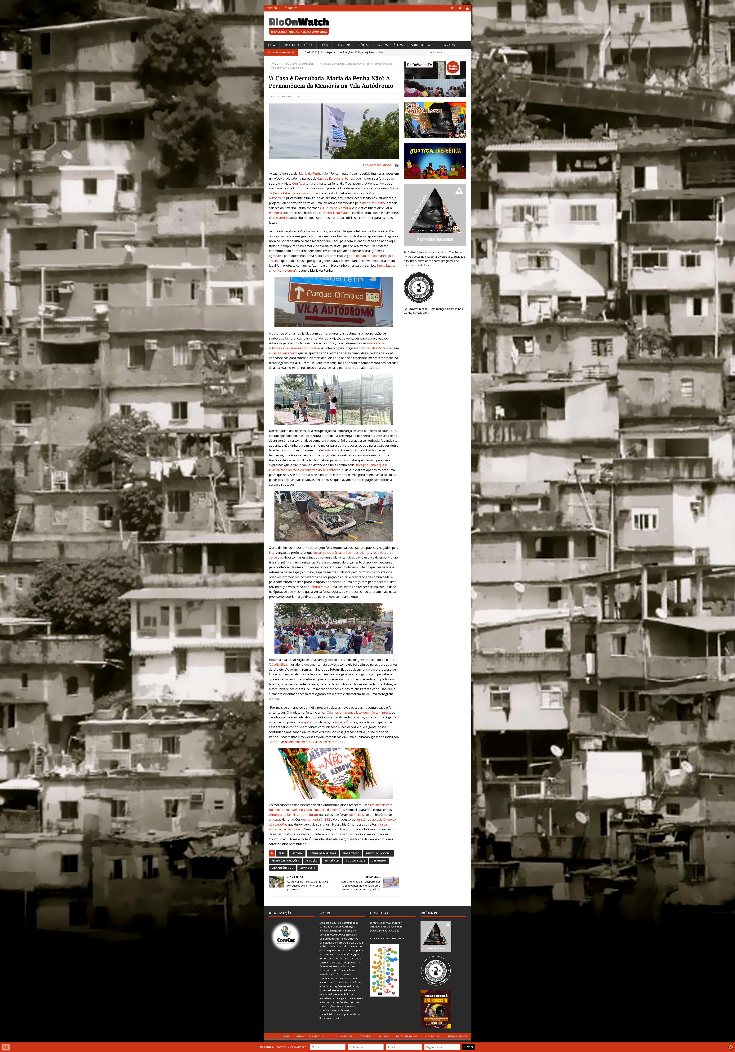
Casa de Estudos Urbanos (335, 178)
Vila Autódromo (282, 868)
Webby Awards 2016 (416, 313)
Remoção (312, 860)
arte (326, 722)
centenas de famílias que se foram (293, 815)
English (272, 8)
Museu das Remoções (377, 348)
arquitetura (309, 722)
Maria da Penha (310, 173)
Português (290, 8)
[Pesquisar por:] (447, 52)
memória (275, 213)
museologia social (378, 853)
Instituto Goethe (374, 203)
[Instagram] (452, 8)
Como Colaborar (342, 1036)
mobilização (351, 853)
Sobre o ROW (420, 45)
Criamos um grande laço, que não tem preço (358, 712)
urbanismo (379, 860)
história (297, 853)
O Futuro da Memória (335, 208)
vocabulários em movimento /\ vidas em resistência (306, 742)
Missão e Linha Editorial (311, 1036)
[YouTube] (467, 8)
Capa (271, 45)
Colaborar (447, 45)
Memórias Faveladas (323, 853)
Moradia (384, 1036)
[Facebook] (445, 8)
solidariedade (355, 860)
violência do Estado (336, 213)
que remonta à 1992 (315, 819)
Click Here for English (377, 165)
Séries (363, 45)
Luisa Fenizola (283, 96)
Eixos (324, 45)
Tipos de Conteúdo (297, 45)
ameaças (275, 819)
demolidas (356, 815)
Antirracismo (432, 1036)
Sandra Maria (319, 587)
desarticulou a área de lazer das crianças (342, 552)
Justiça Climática (457, 1036)
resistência (281, 218)
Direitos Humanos (406, 1036)
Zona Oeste (307, 868)
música (340, 722)
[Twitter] (460, 8)
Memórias (365, 1036)
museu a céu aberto (283, 353)
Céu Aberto (300, 183)
